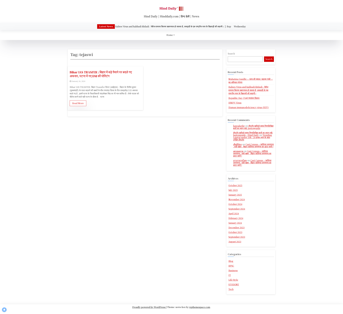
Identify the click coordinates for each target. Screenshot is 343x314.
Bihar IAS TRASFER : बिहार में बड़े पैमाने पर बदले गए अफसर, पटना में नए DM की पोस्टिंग (101, 74)
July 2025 (233, 190)
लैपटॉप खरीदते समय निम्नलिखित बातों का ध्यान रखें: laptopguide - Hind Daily (253, 134)
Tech (231, 289)
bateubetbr (239, 125)
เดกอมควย (238, 151)
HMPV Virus (234, 102)
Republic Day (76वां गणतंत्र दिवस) (244, 98)
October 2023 (235, 232)
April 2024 (233, 213)
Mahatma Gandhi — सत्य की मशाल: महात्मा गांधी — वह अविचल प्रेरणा (250, 80)
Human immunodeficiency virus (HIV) (248, 107)
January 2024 (235, 222)
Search (231, 53)
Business (233, 270)
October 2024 (235, 204)
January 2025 (235, 194)
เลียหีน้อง (237, 144)
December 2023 (236, 227)
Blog (230, 261)
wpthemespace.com (199, 307)
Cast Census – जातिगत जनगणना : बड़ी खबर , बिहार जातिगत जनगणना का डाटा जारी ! (253, 145)
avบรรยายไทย (240, 160)
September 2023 (236, 236)
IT (229, 275)
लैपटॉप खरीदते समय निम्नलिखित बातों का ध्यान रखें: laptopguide (253, 127)
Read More (78, 103)
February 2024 (235, 218)
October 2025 (235, 185)
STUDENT (233, 284)
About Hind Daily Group (172, 311)
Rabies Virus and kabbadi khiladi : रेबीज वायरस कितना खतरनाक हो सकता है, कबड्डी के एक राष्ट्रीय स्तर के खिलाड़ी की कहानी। (248, 90)
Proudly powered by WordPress (149, 307)
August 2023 (234, 241)
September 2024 (236, 208)
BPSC (231, 265)
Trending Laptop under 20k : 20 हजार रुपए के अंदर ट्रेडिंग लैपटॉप (252, 137)
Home (169, 35)
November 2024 (236, 199)
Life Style (233, 279)
